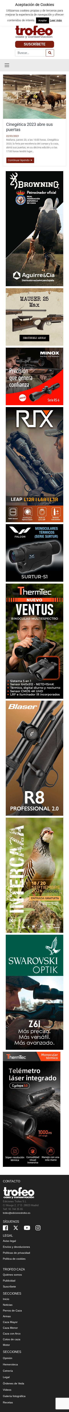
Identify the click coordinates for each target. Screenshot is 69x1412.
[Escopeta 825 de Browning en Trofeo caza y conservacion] (34, 228)
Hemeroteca (10, 1364)
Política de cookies (14, 1258)
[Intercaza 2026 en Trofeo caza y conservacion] (34, 875)
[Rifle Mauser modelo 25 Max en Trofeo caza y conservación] (34, 316)
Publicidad (9, 1280)
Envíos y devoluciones (16, 1246)
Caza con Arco (12, 1333)
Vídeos (7, 1389)
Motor (6, 1344)
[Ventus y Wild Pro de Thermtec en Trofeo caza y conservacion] (34, 641)
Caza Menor (10, 1327)
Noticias (7, 1304)
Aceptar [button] (42, 20)
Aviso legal (9, 1240)
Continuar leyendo (19, 160)
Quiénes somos (12, 1274)
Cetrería (8, 1370)
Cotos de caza (11, 1339)
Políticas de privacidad (16, 1252)
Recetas (8, 1402)
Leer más (56, 20)
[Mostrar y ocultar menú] (7, 65)
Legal (6, 1377)
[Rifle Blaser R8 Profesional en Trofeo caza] (34, 758)
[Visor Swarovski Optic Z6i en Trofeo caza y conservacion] (34, 992)
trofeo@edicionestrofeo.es (16, 1213)
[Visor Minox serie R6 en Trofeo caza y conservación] (34, 376)
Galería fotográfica (14, 1396)
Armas (7, 1316)
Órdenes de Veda (13, 1383)
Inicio (6, 1299)
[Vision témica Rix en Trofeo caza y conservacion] (34, 464)
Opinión (7, 1358)
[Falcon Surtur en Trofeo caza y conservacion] (34, 552)
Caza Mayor (10, 1322)
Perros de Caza (12, 1310)
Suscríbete (34, 44)
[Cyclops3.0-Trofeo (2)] (31, 1109)
